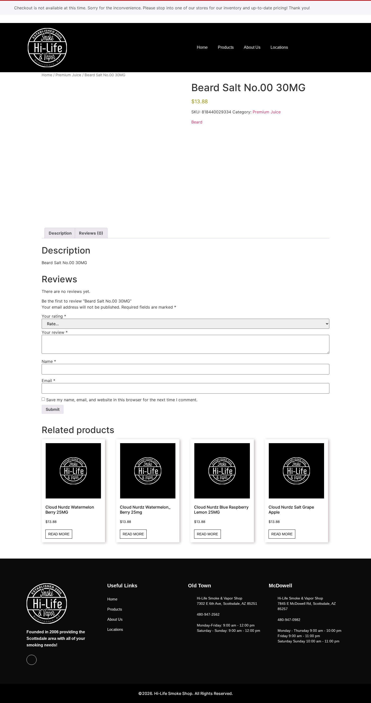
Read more (58, 534)
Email (48, 381)
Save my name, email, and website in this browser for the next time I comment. (121, 400)
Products (226, 47)
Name (49, 361)
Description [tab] (60, 233)
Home (202, 47)
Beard (196, 121)
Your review (55, 332)
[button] (320, 46)
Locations (279, 47)
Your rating (54, 316)
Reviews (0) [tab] (91, 233)
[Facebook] (31, 660)
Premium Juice (68, 75)
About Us (252, 47)
